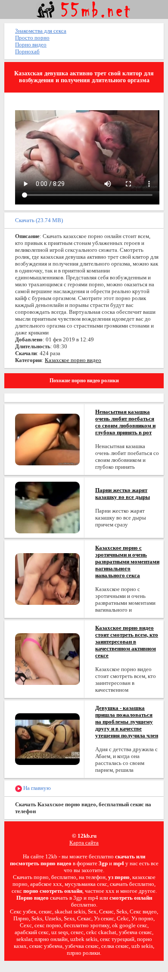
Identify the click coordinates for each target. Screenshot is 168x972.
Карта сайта (84, 842)
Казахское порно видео (73, 360)
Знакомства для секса (40, 31)
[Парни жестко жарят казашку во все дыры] (47, 507)
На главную (36, 788)
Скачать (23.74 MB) (39, 220)
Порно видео (31, 44)
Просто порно (32, 37)
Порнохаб (27, 51)
